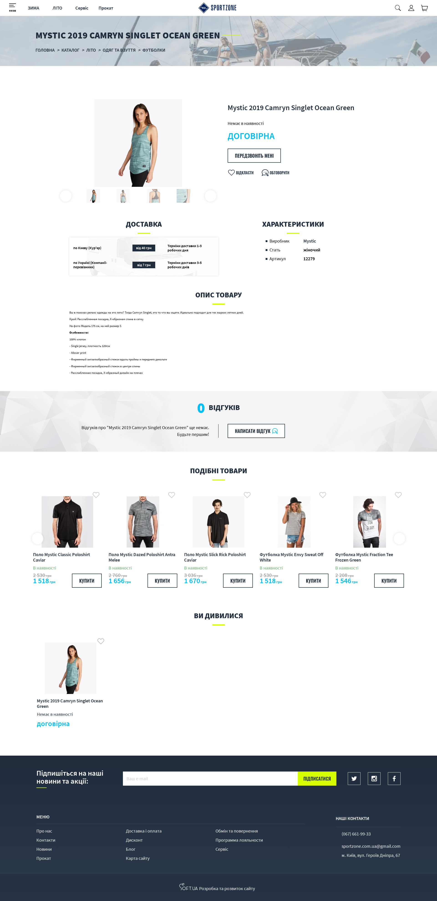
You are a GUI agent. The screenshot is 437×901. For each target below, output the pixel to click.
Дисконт (134, 840)
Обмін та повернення (237, 831)
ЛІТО (57, 8)
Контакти (45, 840)
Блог (130, 849)
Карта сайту (138, 858)
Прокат (106, 8)
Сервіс (81, 8)
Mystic (309, 241)
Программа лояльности (239, 840)
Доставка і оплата (144, 831)
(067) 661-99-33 (356, 834)
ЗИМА (33, 8)
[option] (138, 143)
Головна (45, 50)
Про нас (44, 831)
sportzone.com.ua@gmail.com (371, 846)
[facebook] (394, 778)
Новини (44, 849)
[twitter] (354, 778)
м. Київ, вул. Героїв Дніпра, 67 (371, 855)
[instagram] (374, 778)
